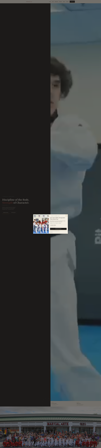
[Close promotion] (67, 215)
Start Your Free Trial (58, 228)
